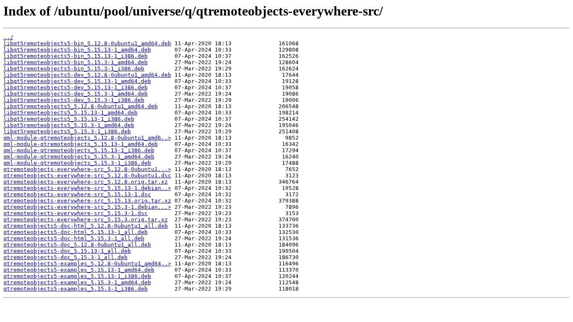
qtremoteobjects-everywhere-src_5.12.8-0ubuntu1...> (87, 169)
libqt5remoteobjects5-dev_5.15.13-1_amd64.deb (77, 81)
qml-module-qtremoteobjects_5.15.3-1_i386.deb (77, 163)
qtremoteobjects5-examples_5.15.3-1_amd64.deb (77, 282)
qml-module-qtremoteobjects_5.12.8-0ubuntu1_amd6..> (87, 138)
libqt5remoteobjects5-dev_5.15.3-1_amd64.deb (75, 94)
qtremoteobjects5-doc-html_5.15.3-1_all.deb (73, 238)
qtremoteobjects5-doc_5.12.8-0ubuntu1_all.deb (77, 245)
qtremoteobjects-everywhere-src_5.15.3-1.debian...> (87, 207)
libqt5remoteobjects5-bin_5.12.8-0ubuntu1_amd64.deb (87, 43)
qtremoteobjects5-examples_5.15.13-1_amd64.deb (78, 270)
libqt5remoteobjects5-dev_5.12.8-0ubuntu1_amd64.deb (87, 75)
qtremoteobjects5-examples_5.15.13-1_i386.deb (77, 276)
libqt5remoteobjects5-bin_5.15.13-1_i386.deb (75, 56)
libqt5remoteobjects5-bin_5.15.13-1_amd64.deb (77, 50)
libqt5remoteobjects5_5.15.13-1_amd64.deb (70, 112)
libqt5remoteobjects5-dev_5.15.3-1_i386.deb (73, 100)
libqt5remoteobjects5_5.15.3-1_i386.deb (67, 131)
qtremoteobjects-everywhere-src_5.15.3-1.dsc (75, 213)
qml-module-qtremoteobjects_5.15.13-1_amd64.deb (80, 144)
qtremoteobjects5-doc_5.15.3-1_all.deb (65, 257)
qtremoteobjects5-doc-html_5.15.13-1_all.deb (75, 232)
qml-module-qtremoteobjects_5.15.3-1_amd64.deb (78, 156)
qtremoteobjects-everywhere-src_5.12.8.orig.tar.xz (85, 182)
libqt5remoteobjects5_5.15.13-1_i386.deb (68, 119)
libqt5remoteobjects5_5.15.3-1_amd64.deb (68, 125)
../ (8, 37)
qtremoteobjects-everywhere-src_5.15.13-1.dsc (77, 194)
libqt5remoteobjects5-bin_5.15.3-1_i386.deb (73, 68)
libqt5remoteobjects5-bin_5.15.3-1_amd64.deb (75, 62)
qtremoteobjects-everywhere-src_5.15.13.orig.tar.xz (87, 200)
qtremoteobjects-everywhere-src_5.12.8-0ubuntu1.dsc (87, 175)
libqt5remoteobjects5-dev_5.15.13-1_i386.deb (75, 87)
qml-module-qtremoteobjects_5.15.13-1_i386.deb (78, 150)
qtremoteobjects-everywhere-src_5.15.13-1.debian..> (87, 188)
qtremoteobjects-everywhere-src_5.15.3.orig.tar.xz (85, 219)
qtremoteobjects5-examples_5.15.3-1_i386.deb (75, 289)
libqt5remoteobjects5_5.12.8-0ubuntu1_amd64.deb (80, 106)
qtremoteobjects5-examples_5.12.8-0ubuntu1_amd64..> (87, 263)
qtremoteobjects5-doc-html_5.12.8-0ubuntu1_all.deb (85, 226)
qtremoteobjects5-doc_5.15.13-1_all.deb (67, 251)
